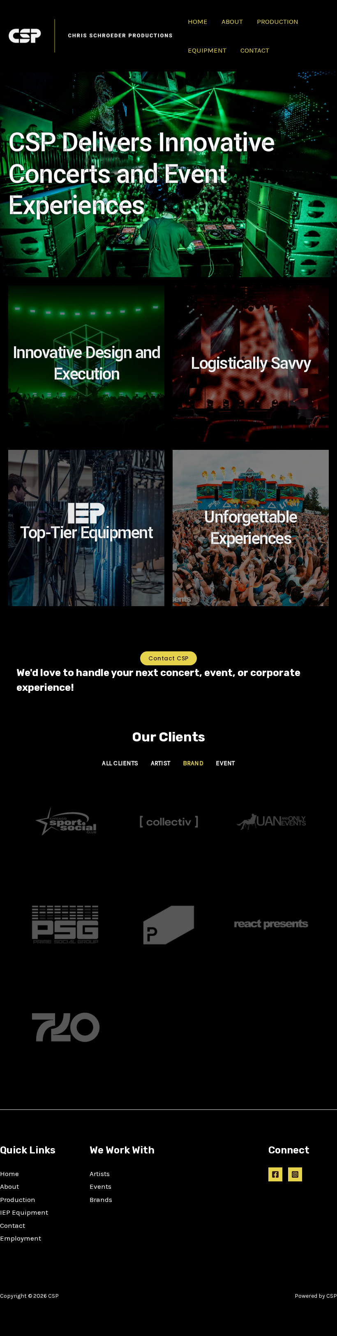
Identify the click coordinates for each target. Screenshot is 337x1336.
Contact (12, 1225)
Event (225, 763)
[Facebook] (275, 1174)
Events (100, 1186)
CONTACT (254, 50)
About (9, 1186)
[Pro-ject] (168, 924)
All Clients (120, 763)
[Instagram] (295, 1174)
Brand (193, 763)
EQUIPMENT (207, 50)
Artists (100, 1173)
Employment (20, 1238)
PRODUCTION (277, 21)
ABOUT (232, 21)
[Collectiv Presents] (168, 821)
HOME (198, 21)
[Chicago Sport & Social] (66, 821)
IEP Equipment (24, 1212)
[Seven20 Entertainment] (66, 1027)
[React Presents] (271, 924)
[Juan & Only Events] (271, 821)
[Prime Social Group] (66, 924)
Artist (160, 763)
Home (9, 1173)
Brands (101, 1199)
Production (17, 1199)
